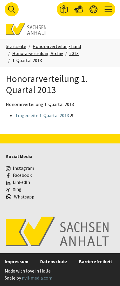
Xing (17, 189)
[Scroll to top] (107, 273)
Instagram (23, 168)
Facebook (22, 175)
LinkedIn (21, 182)
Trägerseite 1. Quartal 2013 (42, 115)
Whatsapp (24, 197)
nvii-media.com (37, 278)
